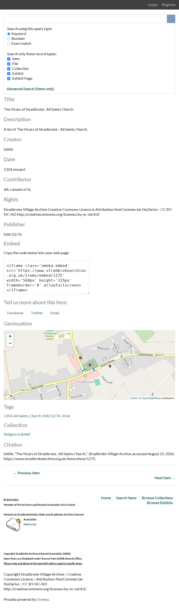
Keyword (18, 33)
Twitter (37, 313)
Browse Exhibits (160, 502)
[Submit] (171, 19)
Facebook (15, 313)
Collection (20, 68)
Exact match (21, 43)
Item (16, 58)
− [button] (10, 343)
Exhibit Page (22, 78)
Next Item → (165, 477)
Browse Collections (157, 497)
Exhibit (18, 73)
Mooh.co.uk (30, 524)
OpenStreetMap (151, 398)
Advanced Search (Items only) (30, 88)
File (15, 63)
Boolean (18, 38)
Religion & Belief (17, 434)
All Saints (21, 415)
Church (35, 415)
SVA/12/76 (51, 415)
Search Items (126, 497)
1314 (8, 415)
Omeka (43, 599)
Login (153, 5)
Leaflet (133, 398)
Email (54, 313)
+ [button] (10, 336)
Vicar (66, 415)
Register (169, 5)
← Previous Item (26, 473)
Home (106, 497)
